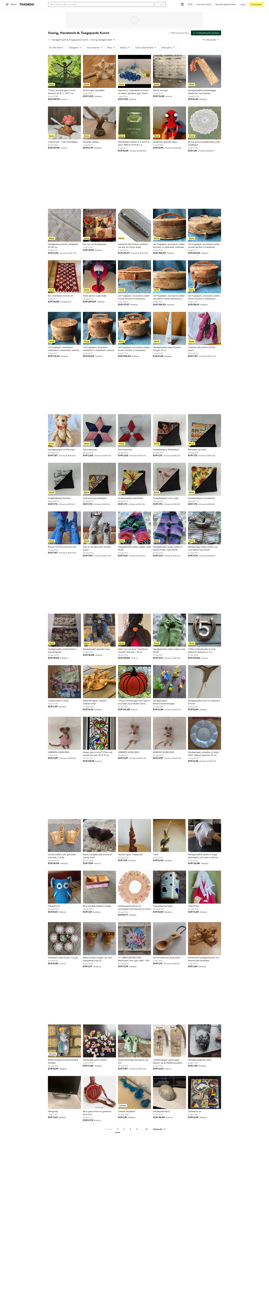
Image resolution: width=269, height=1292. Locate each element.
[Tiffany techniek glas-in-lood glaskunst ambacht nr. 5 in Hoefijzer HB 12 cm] (204, 630)
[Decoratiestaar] (99, 430)
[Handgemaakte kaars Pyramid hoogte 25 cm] (169, 328)
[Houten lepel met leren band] (169, 938)
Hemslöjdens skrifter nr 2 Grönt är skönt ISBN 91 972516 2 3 (134, 143)
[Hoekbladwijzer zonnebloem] (204, 479)
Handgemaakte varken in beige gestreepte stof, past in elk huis (203, 856)
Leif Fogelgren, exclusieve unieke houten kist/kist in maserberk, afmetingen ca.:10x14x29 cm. (133, 297)
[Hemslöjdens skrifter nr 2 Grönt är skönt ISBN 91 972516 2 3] (134, 122)
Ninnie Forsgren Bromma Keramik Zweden (63, 1061)
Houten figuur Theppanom (130, 854)
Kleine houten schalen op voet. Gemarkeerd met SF (97, 959)
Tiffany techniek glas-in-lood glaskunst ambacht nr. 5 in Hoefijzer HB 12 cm (201, 650)
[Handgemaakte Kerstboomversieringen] (169, 681)
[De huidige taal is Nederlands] (182, 4)
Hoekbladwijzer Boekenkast (166, 449)
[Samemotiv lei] (204, 1092)
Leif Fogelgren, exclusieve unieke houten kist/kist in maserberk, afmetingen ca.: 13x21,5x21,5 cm (204, 297)
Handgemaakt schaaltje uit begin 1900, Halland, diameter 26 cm (203, 753)
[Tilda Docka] (204, 887)
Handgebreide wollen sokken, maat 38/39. (134, 548)
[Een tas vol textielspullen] (99, 225)
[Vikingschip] (64, 1092)
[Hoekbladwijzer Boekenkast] (169, 430)
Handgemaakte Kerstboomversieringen (164, 702)
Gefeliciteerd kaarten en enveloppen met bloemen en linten (134, 907)
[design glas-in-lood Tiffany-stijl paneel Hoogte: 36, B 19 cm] (99, 733)
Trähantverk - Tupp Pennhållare (63, 142)
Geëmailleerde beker (163, 906)
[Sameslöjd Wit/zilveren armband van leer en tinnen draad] (134, 225)
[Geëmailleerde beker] (169, 887)
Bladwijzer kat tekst (197, 449)
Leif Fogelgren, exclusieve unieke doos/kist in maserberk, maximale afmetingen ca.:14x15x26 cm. (169, 246)
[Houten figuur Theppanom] (134, 835)
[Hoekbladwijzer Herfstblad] (134, 479)
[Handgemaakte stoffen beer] (64, 430)
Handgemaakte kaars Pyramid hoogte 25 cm (167, 348)
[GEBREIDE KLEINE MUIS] (64, 733)
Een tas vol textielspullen (95, 244)
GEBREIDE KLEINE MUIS (58, 752)
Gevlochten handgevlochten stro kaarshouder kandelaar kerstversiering (203, 959)
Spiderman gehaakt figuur (165, 142)
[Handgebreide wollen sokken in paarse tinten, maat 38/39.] (169, 527)
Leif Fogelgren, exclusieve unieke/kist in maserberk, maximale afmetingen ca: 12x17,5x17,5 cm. (99, 349)
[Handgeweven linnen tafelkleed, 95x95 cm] (64, 225)
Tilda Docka (193, 906)
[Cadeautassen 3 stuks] (64, 681)
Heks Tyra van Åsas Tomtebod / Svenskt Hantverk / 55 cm (133, 650)
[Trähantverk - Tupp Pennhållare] (64, 122)
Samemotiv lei (194, 1111)
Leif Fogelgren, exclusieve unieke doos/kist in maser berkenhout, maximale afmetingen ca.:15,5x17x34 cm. (169, 297)
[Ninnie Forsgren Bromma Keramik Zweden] (64, 1040)
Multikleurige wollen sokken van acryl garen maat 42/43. (203, 548)
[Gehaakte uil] (64, 887)
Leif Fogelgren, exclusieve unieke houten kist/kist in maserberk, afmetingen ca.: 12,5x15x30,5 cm (204, 246)
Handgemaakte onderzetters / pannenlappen (62, 650)
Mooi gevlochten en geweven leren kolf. (97, 1113)
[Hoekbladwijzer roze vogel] (169, 479)
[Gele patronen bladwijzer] (99, 479)
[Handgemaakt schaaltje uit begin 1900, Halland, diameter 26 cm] (204, 733)
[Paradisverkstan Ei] (169, 1092)
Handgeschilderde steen (199, 1060)
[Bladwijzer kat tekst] (204, 430)
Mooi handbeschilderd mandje (97, 906)
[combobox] (103, 4)
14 (146, 1129)
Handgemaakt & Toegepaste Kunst (70, 40)
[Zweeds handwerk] (134, 1092)
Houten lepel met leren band (166, 957)
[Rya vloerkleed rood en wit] (64, 276)
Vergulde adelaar (91, 142)
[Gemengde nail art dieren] (99, 1040)
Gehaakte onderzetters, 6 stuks (63, 957)
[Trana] (169, 835)
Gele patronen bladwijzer (95, 498)
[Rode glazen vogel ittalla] (99, 276)
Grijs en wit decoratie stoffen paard (97, 548)
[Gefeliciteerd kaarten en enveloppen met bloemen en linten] (134, 887)
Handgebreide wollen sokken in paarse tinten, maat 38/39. (167, 548)
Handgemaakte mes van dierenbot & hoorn (204, 702)
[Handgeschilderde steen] (204, 1040)
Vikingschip (53, 1111)
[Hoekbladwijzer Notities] (64, 479)
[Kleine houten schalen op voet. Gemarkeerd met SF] (99, 938)
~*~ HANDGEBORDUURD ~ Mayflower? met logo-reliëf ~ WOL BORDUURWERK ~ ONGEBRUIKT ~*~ (134, 959)
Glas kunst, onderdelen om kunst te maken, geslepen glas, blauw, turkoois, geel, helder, (133, 92)
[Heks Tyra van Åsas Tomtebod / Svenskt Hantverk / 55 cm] (134, 630)
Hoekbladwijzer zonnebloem (201, 498)
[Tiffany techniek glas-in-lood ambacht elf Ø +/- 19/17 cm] (64, 71)
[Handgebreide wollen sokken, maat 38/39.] (134, 527)
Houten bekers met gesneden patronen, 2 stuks (62, 856)
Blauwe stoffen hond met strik (62, 547)
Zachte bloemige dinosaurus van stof (133, 1061)
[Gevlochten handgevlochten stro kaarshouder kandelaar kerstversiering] (204, 938)
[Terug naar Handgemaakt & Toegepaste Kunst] (49, 40)
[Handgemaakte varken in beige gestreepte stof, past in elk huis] (204, 835)
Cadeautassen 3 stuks (58, 700)
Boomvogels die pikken (94, 90)
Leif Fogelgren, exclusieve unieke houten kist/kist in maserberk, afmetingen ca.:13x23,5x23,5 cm (133, 349)
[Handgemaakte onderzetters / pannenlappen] (64, 630)
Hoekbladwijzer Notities (59, 498)
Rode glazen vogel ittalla (94, 296)
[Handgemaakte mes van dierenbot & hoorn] (204, 681)
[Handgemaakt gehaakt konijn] (99, 630)
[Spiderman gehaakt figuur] (169, 122)
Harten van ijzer (160, 90)
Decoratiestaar (90, 449)
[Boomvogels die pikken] (99, 71)
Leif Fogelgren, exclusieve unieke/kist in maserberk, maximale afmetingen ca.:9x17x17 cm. (64, 349)
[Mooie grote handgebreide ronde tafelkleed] (204, 122)
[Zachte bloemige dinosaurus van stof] (134, 1040)
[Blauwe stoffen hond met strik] (64, 527)
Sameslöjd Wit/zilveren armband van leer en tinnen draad (133, 245)
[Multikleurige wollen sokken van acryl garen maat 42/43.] (204, 527)
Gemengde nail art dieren (95, 1060)
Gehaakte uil (54, 906)
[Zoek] (154, 4)
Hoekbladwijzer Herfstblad (130, 498)
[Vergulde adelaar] (99, 122)
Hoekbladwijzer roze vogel (165, 498)
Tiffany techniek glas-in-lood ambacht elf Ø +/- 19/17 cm (61, 91)
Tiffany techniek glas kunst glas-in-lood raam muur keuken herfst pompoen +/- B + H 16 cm (134, 702)
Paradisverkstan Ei (161, 1111)
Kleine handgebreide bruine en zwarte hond (97, 856)
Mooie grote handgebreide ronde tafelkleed (204, 143)
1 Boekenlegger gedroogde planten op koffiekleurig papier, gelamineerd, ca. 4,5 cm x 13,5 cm (169, 1061)
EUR (190, 4)
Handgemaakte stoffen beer (61, 449)
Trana (155, 854)
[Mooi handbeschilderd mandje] (99, 887)
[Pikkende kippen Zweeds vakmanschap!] (99, 681)
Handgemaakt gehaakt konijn (96, 649)
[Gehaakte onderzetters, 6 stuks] (64, 938)
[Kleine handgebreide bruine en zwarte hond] (99, 835)
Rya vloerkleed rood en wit (60, 296)
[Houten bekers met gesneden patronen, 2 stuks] (64, 835)
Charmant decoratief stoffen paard (201, 348)
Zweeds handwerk (126, 1111)
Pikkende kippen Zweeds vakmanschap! (94, 702)
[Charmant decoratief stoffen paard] (204, 328)
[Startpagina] (26, 4)
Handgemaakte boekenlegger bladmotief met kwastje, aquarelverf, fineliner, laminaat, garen (202, 92)
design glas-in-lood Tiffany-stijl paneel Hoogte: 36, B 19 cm (97, 753)
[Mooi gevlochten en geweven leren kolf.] (99, 1092)
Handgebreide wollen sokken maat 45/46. (169, 650)
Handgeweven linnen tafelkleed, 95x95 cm (63, 245)
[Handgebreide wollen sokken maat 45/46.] (169, 630)
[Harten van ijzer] (169, 71)
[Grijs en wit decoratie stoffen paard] (99, 527)
